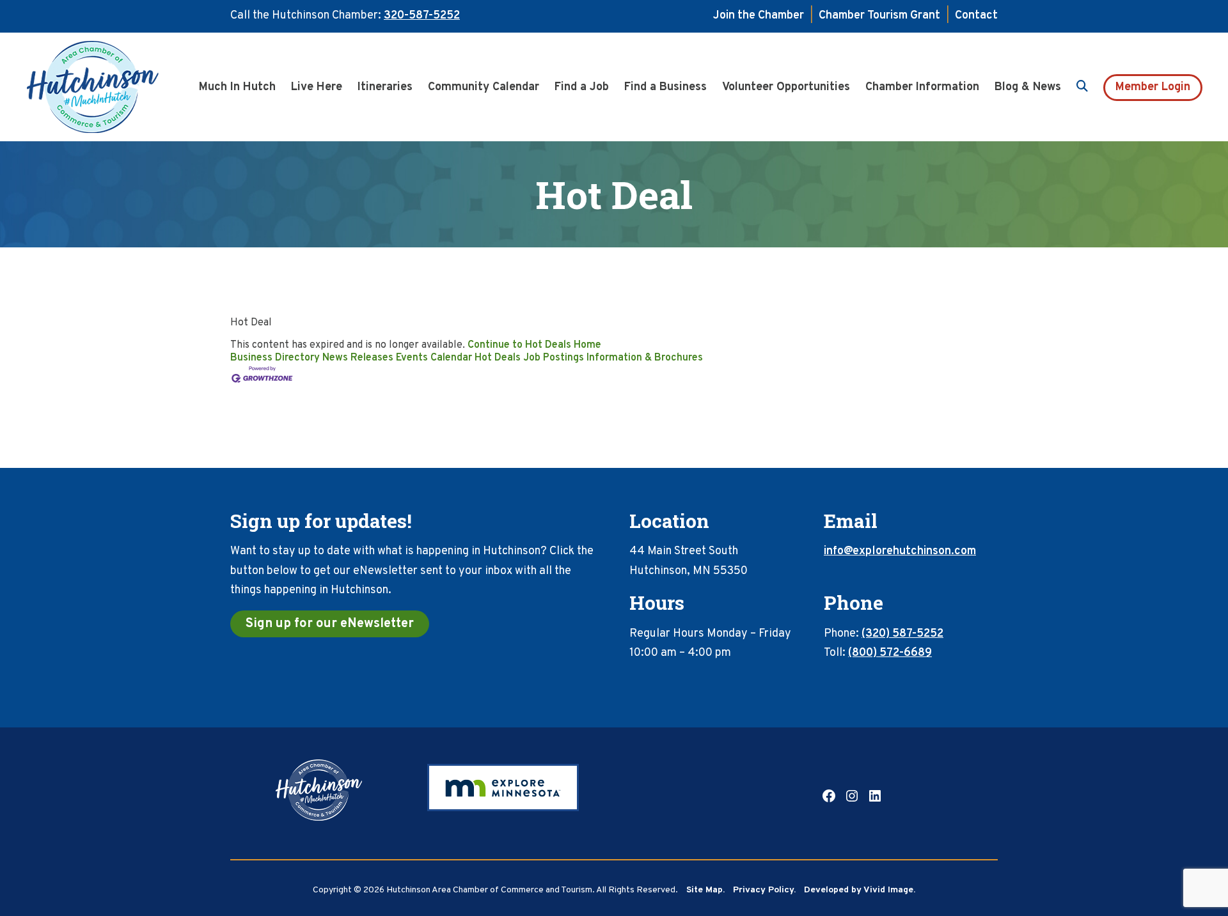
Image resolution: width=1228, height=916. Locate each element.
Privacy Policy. (764, 890)
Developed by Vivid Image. (859, 890)
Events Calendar (434, 358)
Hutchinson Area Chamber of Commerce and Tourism (112, 87)
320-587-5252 (422, 15)
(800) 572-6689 (890, 653)
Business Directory (275, 358)
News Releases (357, 358)
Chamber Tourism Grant (879, 15)
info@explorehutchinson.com (900, 551)
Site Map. (705, 890)
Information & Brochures (644, 358)
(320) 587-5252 (902, 633)
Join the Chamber (758, 15)
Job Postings (553, 358)
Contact (976, 15)
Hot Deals (498, 358)
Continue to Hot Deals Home (534, 345)
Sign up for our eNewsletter (330, 624)
